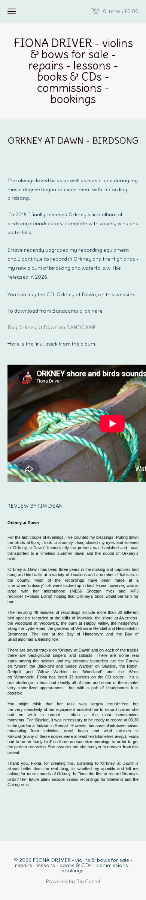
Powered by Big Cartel (73, 881)
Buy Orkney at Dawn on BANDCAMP (52, 327)
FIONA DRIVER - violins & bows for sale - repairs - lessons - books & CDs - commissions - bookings (73, 71)
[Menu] (11, 11)
